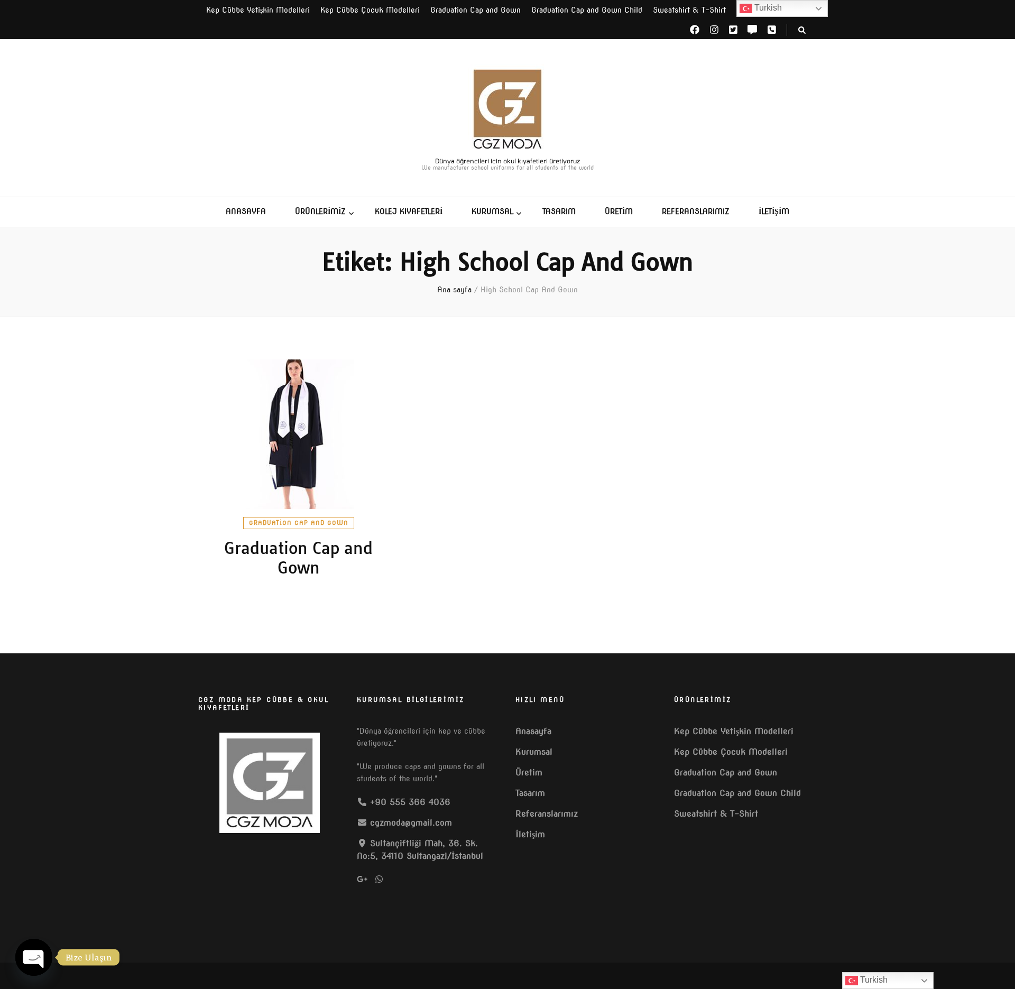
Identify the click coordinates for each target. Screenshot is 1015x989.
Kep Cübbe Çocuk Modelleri (370, 10)
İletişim (774, 211)
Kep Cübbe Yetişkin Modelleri (258, 10)
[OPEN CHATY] (33, 957)
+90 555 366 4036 (410, 802)
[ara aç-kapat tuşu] (802, 30)
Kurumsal (492, 211)
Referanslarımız (696, 211)
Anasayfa (246, 211)
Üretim (619, 211)
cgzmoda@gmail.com (411, 823)
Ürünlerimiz (320, 211)
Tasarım (559, 211)
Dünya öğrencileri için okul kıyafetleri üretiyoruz (507, 160)
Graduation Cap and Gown (475, 10)
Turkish (767, 7)
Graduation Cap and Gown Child (586, 10)
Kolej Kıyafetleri (408, 211)
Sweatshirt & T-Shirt (689, 10)
